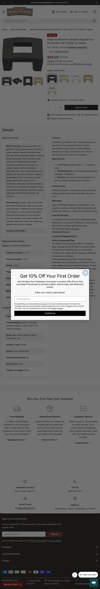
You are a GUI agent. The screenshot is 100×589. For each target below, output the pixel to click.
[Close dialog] (85, 272)
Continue (50, 313)
